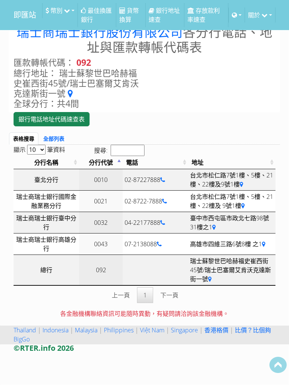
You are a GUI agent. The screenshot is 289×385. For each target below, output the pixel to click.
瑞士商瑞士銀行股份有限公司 (100, 32)
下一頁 (169, 295)
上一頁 (121, 295)
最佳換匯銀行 (96, 15)
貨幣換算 (129, 15)
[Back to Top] (278, 365)
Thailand (25, 330)
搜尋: (101, 150)
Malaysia (86, 330)
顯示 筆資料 (39, 150)
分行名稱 (46, 162)
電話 (132, 162)
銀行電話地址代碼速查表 (51, 119)
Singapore (184, 330)
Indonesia (55, 330)
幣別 (56, 10)
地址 (198, 162)
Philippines (119, 330)
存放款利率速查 (203, 15)
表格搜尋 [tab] (23, 138)
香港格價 (216, 330)
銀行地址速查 (164, 15)
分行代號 (101, 162)
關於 (255, 15)
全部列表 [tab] (53, 138)
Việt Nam (152, 330)
